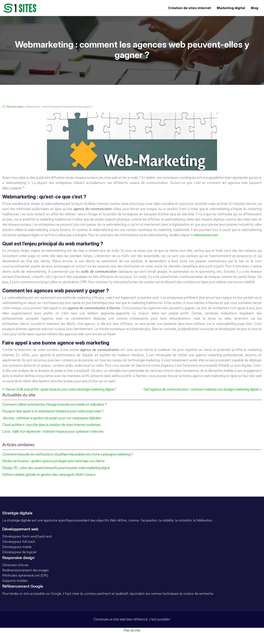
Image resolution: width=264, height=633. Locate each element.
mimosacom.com (206, 235)
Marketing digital (231, 8)
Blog (254, 8)
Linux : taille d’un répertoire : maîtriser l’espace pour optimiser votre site (52, 431)
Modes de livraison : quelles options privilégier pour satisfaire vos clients (53, 461)
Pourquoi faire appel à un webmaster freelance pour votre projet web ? (52, 411)
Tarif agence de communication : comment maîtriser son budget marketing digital (200, 389)
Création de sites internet (189, 8)
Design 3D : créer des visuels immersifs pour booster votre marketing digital (56, 468)
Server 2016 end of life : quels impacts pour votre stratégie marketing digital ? (61, 389)
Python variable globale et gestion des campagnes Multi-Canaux (48, 474)
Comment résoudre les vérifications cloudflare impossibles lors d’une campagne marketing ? (67, 454)
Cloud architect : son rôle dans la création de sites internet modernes (51, 425)
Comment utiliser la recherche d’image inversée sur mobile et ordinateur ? (54, 404)
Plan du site (132, 630)
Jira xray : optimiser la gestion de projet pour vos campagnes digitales (51, 418)
